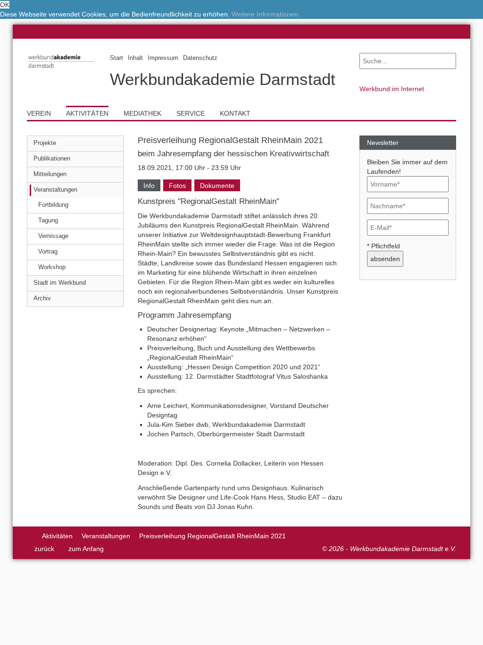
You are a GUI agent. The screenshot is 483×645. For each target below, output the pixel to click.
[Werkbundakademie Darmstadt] (61, 69)
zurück (44, 548)
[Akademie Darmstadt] (30, 536)
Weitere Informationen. (266, 14)
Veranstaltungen (106, 536)
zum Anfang (86, 548)
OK (4, 4)
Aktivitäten (57, 536)
